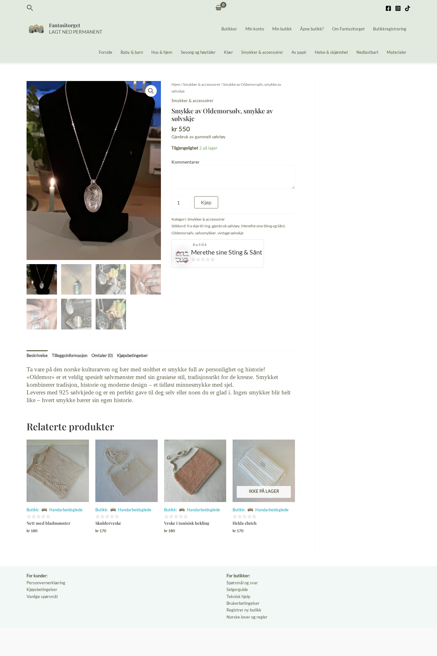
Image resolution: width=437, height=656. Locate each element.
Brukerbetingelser (242, 603)
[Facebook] (388, 8)
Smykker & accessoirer (262, 52)
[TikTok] (407, 8)
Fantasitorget (64, 25)
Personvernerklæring (46, 582)
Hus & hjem (161, 52)
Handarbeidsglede (66, 509)
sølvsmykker (205, 233)
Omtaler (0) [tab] (102, 355)
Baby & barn (132, 52)
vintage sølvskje (230, 233)
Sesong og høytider (198, 52)
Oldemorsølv (182, 233)
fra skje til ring (198, 225)
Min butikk (282, 28)
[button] (30, 8)
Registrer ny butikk (243, 609)
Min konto (254, 28)
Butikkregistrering (389, 28)
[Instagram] (398, 8)
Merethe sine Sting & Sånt (226, 252)
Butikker (229, 28)
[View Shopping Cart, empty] (218, 8)
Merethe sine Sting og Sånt (263, 225)
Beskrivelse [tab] (37, 355)
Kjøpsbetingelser (42, 589)
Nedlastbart (367, 52)
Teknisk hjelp (238, 596)
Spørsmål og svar (242, 582)
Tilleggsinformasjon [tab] (69, 355)
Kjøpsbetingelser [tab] (132, 355)
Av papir (298, 52)
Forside (105, 52)
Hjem (175, 84)
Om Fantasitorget (348, 28)
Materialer (396, 52)
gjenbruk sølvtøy (226, 225)
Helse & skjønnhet (331, 52)
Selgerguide (237, 589)
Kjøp (206, 202)
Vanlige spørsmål (42, 596)
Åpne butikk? (312, 28)
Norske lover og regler (246, 617)
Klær (228, 52)
